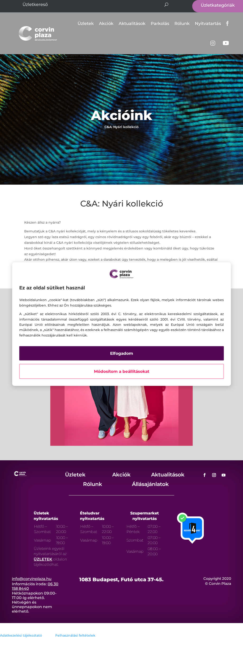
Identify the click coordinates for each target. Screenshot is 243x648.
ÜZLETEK (43, 559)
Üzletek (86, 23)
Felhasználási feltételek (75, 635)
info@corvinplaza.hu (31, 578)
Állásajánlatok (150, 484)
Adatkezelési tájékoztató (21, 635)
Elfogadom (121, 353)
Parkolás (160, 23)
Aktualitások (132, 23)
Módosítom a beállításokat (121, 371)
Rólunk (182, 23)
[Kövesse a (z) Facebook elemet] (204, 475)
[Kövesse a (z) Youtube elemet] (223, 475)
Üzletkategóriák (218, 5)
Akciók (106, 23)
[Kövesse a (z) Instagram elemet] (214, 475)
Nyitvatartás (208, 23)
